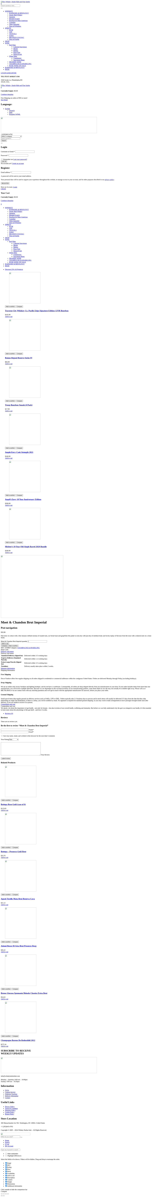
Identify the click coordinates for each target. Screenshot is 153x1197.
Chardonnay (17, 58)
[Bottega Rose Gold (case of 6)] (20, 796)
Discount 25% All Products (14, 269)
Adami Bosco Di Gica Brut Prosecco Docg (18, 946)
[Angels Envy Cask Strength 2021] (24, 444)
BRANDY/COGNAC (16, 37)
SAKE (11, 36)
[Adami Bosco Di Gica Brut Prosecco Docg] (20, 938)
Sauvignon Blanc (19, 60)
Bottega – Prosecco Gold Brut (13, 851)
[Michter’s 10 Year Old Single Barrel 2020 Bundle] (24, 539)
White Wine (13, 56)
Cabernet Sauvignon (20, 47)
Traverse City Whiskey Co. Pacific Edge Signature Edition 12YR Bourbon (36, 311)
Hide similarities (12, 1154)
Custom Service (10, 1092)
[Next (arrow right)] (4, 1195)
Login (15, 187)
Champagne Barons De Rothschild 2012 (18, 1040)
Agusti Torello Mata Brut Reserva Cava (18, 899)
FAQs (7, 1090)
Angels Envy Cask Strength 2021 (19, 452)
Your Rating (5, 739)
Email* (31, 732)
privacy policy (109, 180)
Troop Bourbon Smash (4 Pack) (18, 405)
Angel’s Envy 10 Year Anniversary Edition (23, 499)
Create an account (18, 163)
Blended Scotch (14, 19)
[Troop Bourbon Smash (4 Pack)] (24, 397)
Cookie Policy (9, 1112)
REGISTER (5, 183)
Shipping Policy (10, 1110)
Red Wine (12, 45)
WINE (7, 43)
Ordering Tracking (11, 1094)
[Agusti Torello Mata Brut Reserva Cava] (20, 891)
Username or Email (8, 151)
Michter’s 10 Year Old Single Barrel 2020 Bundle (26, 547)
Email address (6, 172)
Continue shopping (7, 94)
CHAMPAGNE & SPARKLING (20, 64)
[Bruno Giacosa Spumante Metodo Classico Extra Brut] (20, 985)
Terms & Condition (11, 1108)
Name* (31, 730)
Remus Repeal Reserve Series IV (18, 358)
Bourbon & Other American (18, 20)
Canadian (12, 22)
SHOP (7, 41)
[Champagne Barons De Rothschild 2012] (20, 1032)
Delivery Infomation (11, 1096)
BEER (7, 69)
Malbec (15, 51)
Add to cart (5, 643)
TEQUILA (13, 34)
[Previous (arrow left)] (1, 1195)
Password (4, 155)
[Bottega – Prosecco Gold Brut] (20, 844)
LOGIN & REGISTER (8, 73)
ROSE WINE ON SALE (17, 66)
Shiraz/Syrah (17, 54)
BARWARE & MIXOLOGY (19, 13)
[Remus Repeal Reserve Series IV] (24, 350)
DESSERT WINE (15, 62)
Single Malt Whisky (15, 15)
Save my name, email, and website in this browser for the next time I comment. (29, 736)
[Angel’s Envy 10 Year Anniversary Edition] (24, 491)
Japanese (12, 17)
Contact (7, 1098)
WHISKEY (9, 11)
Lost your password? (20, 159)
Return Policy (9, 1114)
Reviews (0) (9, 713)
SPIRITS (8, 28)
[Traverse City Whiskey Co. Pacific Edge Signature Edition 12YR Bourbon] (24, 303)
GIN (10, 32)
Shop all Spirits (14, 39)
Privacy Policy (10, 1107)
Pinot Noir (16, 52)
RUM (11, 30)
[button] (1, 87)
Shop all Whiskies (15, 26)
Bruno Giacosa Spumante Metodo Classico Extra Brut (24, 993)
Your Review (45, 755)
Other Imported (14, 24)
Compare (19, 306)
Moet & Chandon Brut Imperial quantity (14, 641)
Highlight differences (14, 1156)
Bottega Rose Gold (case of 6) (13, 804)
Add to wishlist (10, 306)
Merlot (15, 49)
